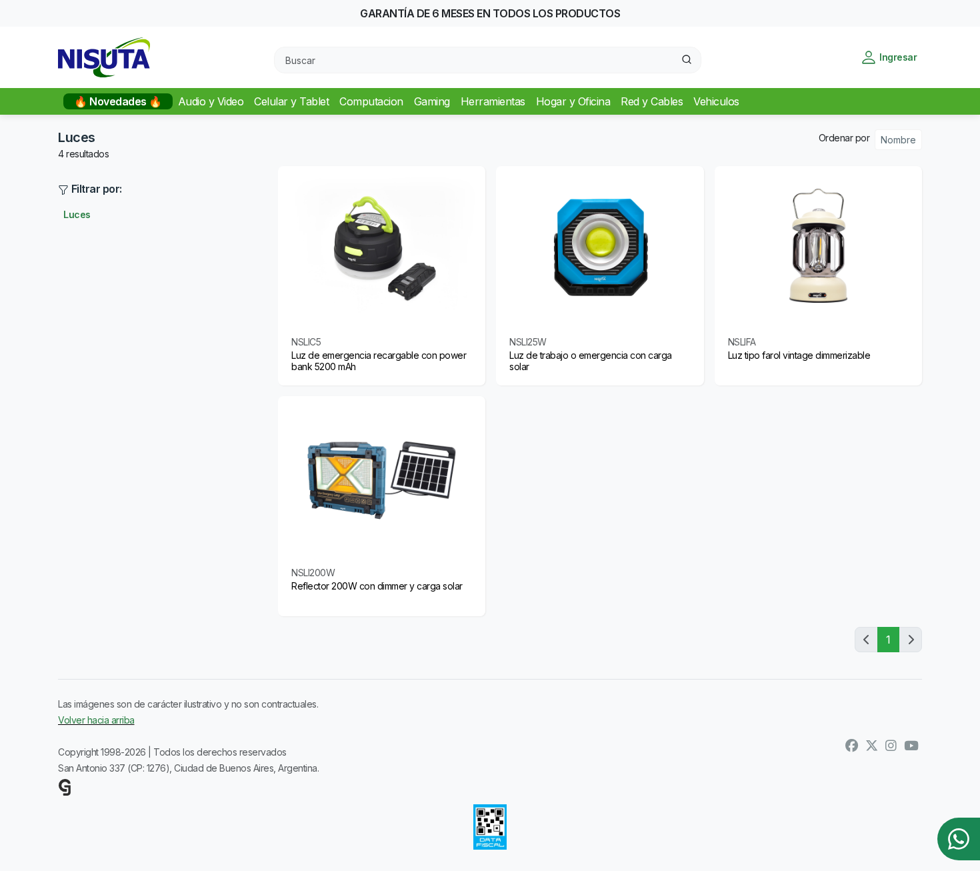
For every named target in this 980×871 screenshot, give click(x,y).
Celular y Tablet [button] (291, 101)
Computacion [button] (371, 101)
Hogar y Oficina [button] (573, 101)
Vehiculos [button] (716, 101)
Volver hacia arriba (96, 720)
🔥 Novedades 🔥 (118, 101)
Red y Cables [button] (652, 101)
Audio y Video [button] (211, 101)
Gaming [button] (432, 101)
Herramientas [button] (493, 101)
